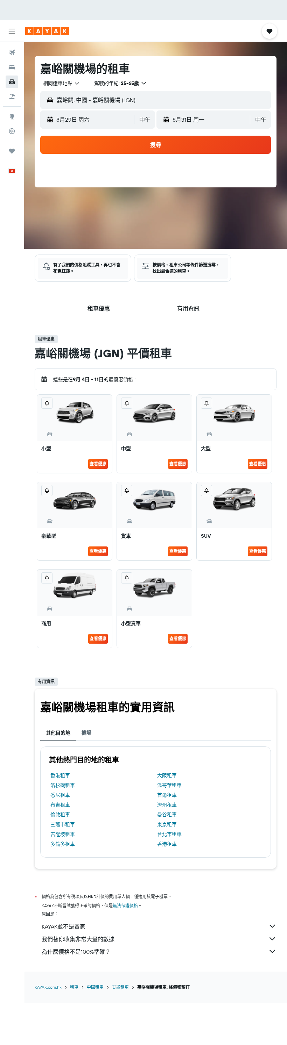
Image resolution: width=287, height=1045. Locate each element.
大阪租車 (167, 775)
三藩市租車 (62, 824)
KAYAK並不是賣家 (63, 926)
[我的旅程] (12, 151)
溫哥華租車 (169, 785)
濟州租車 (167, 805)
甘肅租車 (120, 987)
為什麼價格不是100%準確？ (76, 951)
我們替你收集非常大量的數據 (78, 939)
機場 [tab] (86, 733)
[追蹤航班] (12, 131)
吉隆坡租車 (62, 834)
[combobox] (61, 83)
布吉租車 (60, 805)
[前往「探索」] (12, 116)
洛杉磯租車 (62, 785)
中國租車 (95, 987)
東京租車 (167, 824)
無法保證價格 (125, 905)
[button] (12, 31)
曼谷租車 (167, 814)
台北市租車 (169, 834)
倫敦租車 (60, 814)
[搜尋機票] (12, 52)
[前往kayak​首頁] (47, 31)
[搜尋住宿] (12, 67)
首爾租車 (167, 795)
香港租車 (60, 775)
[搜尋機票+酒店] (12, 96)
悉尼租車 (60, 795)
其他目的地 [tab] (58, 733)
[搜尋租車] (12, 82)
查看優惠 (98, 463)
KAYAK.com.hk (48, 987)
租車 (74, 987)
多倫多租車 (62, 844)
